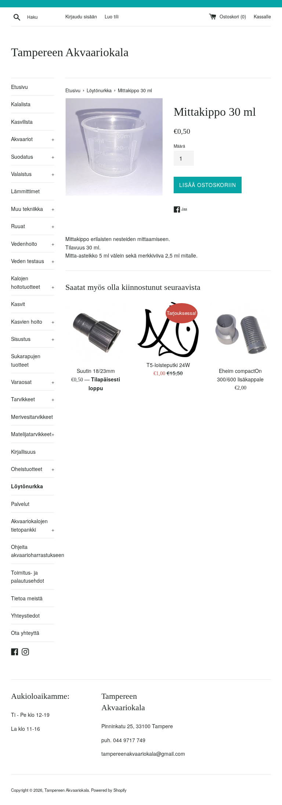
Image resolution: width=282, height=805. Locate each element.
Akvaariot (32, 139)
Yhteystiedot (25, 615)
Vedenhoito (32, 243)
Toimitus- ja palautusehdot (27, 576)
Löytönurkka (27, 486)
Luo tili (112, 16)
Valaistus (32, 173)
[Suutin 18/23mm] (96, 332)
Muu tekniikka (32, 208)
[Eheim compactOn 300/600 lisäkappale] (240, 332)
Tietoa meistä (27, 598)
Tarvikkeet (32, 399)
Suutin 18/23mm (96, 370)
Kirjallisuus (23, 451)
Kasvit (18, 304)
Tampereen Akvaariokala (70, 52)
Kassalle (262, 16)
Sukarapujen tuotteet (25, 360)
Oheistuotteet (32, 468)
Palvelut (20, 503)
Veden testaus (32, 261)
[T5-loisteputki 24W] (168, 329)
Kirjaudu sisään (81, 16)
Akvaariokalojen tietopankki (32, 525)
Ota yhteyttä (25, 632)
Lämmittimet (25, 191)
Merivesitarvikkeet (32, 416)
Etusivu (19, 86)
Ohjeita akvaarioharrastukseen (32, 550)
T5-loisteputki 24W (168, 365)
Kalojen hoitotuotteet (32, 282)
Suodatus (32, 156)
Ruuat (32, 226)
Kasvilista (22, 121)
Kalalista (20, 104)
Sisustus (32, 338)
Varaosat (32, 381)
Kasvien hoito (32, 321)
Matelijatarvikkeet (32, 434)
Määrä (179, 146)
